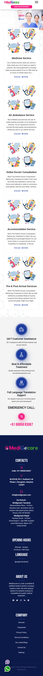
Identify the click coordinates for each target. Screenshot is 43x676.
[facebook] (13, 600)
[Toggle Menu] (36, 2)
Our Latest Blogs (21, 642)
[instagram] (21, 600)
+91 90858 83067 (21, 425)
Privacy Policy (21, 632)
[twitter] (17, 600)
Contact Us (21, 647)
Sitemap (21, 652)
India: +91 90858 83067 (21, 471)
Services (21, 622)
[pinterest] (28, 600)
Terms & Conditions (21, 637)
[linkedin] (25, 600)
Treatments (21, 627)
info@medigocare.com (21, 495)
